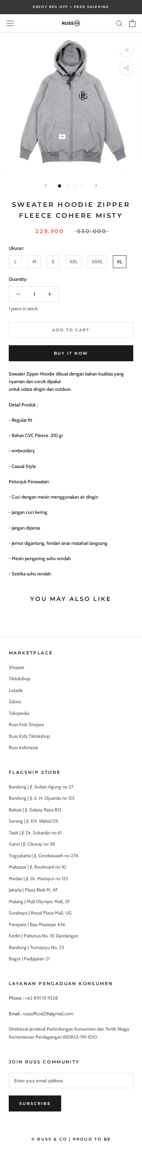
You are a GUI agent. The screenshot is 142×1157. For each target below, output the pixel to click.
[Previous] (46, 185)
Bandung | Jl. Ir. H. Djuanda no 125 (42, 798)
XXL (74, 261)
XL (119, 261)
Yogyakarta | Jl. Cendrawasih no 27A (43, 855)
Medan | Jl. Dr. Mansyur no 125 (38, 878)
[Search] (119, 23)
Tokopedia (19, 713)
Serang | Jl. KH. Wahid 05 (33, 821)
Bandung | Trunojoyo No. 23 (36, 947)
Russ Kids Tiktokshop (29, 736)
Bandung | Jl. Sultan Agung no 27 (41, 787)
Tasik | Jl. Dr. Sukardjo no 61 (35, 832)
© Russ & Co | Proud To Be (71, 1139)
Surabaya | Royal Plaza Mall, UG (40, 913)
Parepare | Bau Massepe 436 (37, 924)
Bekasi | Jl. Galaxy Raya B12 (35, 809)
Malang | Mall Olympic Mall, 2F (39, 901)
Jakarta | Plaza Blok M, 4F (33, 890)
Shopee (16, 667)
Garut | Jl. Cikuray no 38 (32, 844)
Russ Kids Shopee (26, 724)
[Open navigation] (10, 23)
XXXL (97, 261)
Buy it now (71, 353)
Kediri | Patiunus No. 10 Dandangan (43, 935)
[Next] (96, 185)
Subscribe (35, 1103)
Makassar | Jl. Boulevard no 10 (37, 867)
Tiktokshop (19, 678)
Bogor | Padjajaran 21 (29, 958)
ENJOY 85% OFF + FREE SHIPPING (71, 7)
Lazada (16, 690)
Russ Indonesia (23, 747)
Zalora (15, 701)
